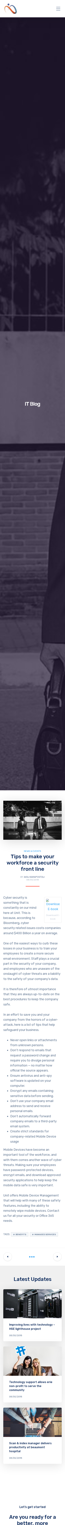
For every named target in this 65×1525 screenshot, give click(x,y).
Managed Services (45, 1234)
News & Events (32, 851)
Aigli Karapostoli (34, 877)
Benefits (21, 1234)
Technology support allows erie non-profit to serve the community (30, 1386)
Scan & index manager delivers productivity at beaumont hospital (30, 1447)
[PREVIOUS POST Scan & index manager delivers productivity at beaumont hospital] (7, 1257)
